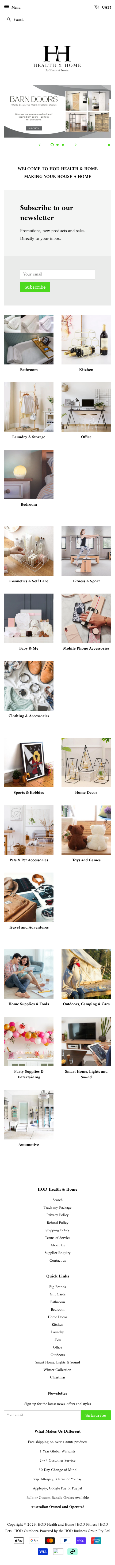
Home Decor (57, 1317)
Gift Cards (58, 1294)
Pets (58, 1339)
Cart (106, 7)
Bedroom (57, 1309)
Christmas (57, 1377)
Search (58, 1200)
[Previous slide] (39, 145)
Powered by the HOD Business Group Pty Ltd (75, 1531)
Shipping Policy (57, 1230)
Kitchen (57, 1324)
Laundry (57, 1332)
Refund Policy (57, 1223)
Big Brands (57, 1287)
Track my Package (57, 1207)
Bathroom (57, 1302)
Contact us (57, 1260)
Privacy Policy (58, 1215)
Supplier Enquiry (58, 1253)
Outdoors (58, 1355)
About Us (58, 1245)
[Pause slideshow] (109, 145)
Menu (15, 7)
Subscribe (35, 287)
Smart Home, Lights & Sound (57, 1362)
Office (57, 1347)
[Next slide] (76, 145)
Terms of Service (57, 1238)
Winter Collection (57, 1370)
